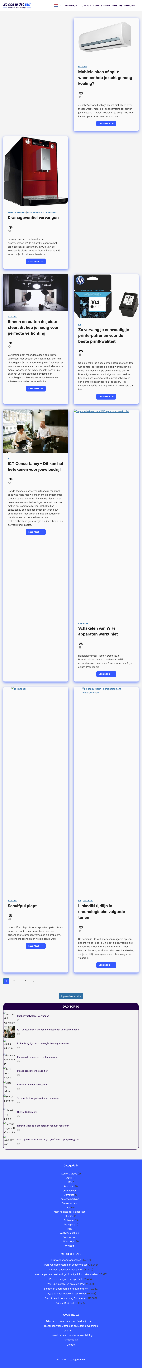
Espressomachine (17, 212)
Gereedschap (69, 1203)
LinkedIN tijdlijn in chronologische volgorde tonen (101, 911)
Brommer (69, 1186)
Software (88, 901)
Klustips (116, 5)
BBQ (69, 1182)
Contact (71, 1344)
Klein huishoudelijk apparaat (42, 212)
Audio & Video (101, 5)
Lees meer (107, 124)
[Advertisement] (35, 54)
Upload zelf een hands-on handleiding (71, 1335)
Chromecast (69, 1190)
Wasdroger (69, 1241)
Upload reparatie (71, 996)
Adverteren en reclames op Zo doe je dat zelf (71, 1321)
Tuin (83, 5)
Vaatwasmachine (69, 1233)
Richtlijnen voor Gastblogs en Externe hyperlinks (71, 1325)
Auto (69, 1177)
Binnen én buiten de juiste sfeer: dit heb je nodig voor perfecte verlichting (33, 327)
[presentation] (106, 39)
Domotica (83, 623)
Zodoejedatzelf (76, 1359)
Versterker (69, 1237)
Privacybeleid (71, 1340)
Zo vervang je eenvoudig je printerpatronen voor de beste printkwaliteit (103, 335)
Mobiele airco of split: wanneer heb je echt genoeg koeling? (105, 77)
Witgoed (129, 5)
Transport (72, 5)
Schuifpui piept (22, 905)
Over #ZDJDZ (71, 1330)
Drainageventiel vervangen (33, 217)
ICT (89, 5)
